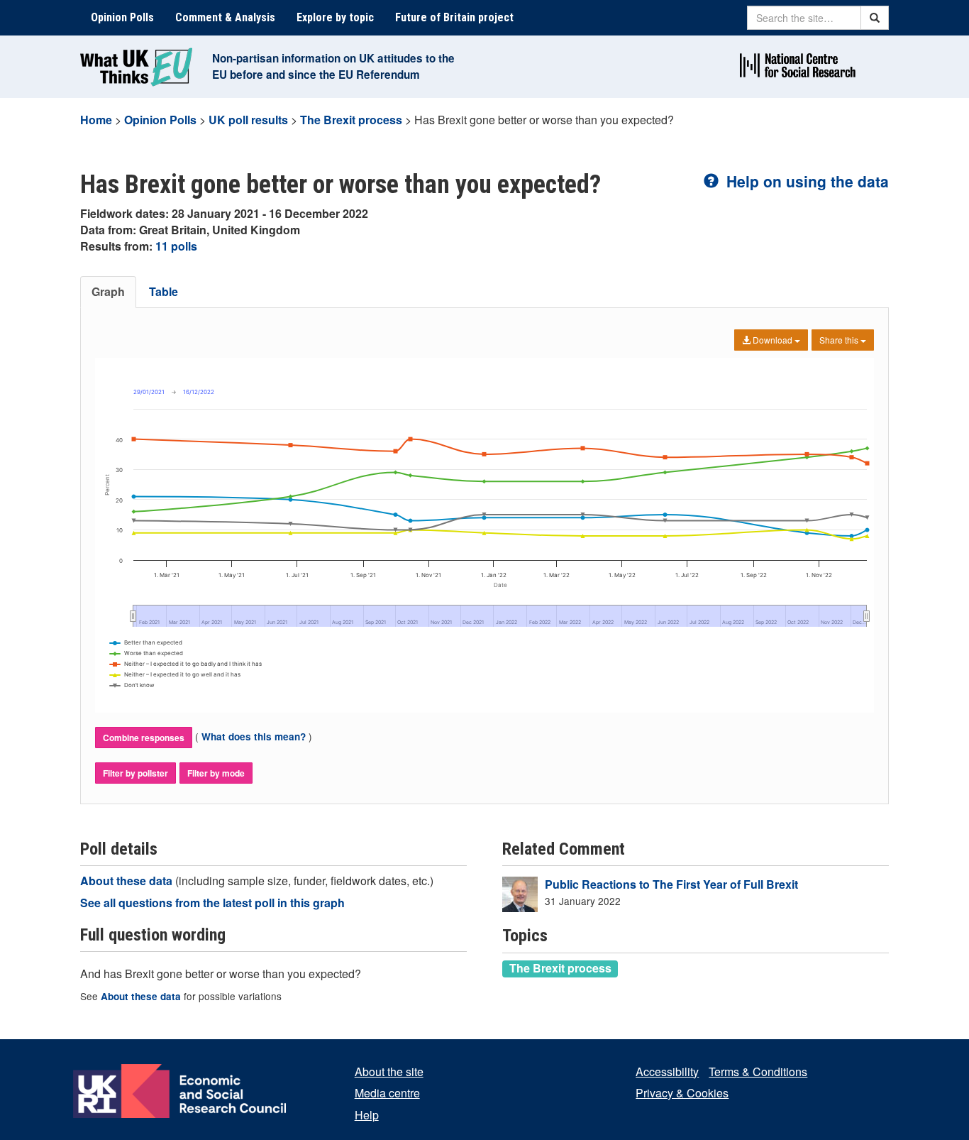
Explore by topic (335, 17)
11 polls (176, 246)
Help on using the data (805, 181)
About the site (389, 1071)
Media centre (387, 1093)
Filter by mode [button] (216, 773)
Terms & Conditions (758, 1071)
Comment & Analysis (225, 17)
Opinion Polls (122, 17)
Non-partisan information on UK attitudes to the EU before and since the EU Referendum (333, 66)
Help (367, 1115)
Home (96, 119)
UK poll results (248, 119)
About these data (127, 880)
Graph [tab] (108, 291)
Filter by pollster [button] (135, 773)
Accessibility (667, 1071)
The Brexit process (351, 119)
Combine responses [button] (143, 737)
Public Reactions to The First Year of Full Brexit (671, 884)
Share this (839, 340)
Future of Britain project (454, 17)
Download (772, 340)
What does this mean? (254, 736)
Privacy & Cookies (682, 1093)
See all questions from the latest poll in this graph (212, 902)
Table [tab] (163, 291)
